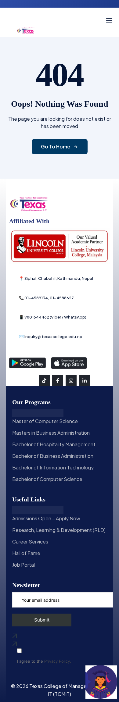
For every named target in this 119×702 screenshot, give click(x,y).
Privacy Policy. (57, 661)
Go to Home (55, 146)
